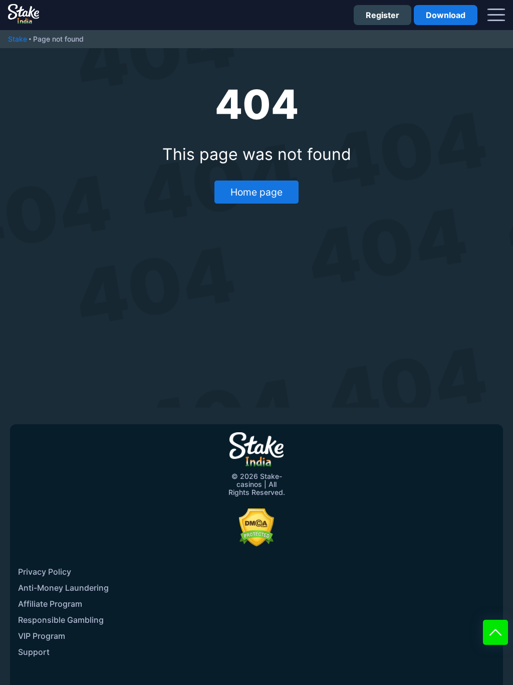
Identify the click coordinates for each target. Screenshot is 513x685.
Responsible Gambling (61, 620)
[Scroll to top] (495, 632)
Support (34, 652)
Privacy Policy (44, 572)
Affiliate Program (50, 604)
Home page (256, 192)
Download (445, 15)
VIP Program (41, 636)
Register (382, 15)
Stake (17, 39)
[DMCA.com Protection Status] (256, 527)
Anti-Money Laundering (63, 588)
